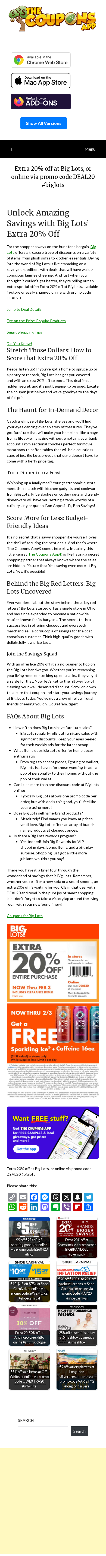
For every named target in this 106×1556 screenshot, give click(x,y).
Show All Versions (43, 123)
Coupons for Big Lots (25, 915)
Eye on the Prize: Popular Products (36, 320)
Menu (90, 148)
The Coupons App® (45, 554)
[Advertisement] (53, 1501)
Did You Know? (19, 343)
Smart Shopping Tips (24, 332)
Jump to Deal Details (24, 309)
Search (26, 1420)
